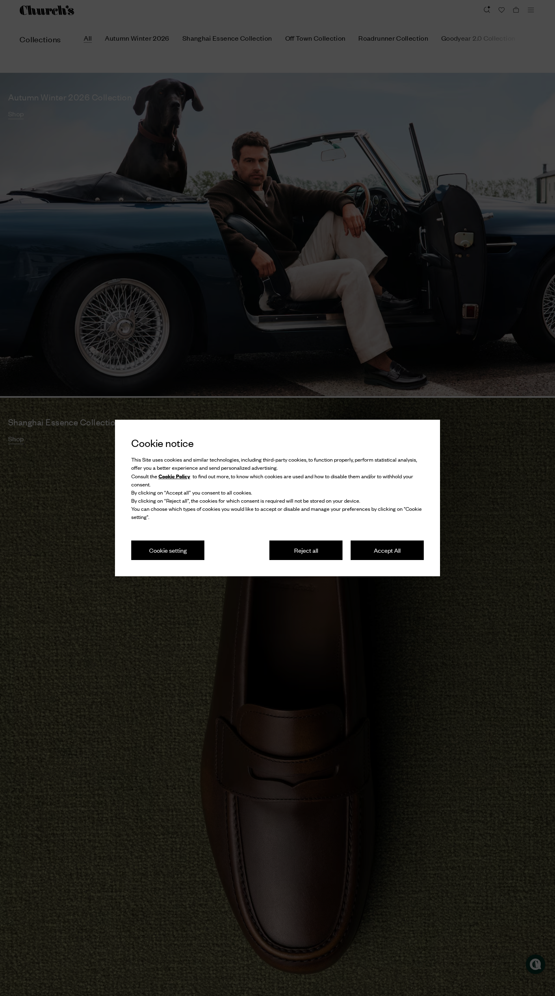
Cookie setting (168, 550)
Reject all (306, 550)
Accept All (387, 550)
